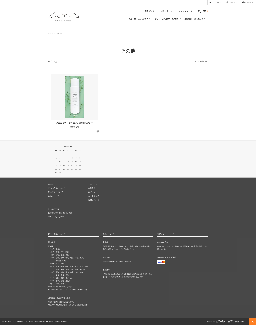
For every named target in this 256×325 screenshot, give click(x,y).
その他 (59, 33)
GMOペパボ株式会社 (44, 321)
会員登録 (248, 2)
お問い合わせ (167, 11)
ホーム (50, 33)
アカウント (215, 2)
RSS (50, 209)
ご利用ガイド (149, 11)
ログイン (231, 2)
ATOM (56, 209)
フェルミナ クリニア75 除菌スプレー (74, 122)
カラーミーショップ (8, 321)
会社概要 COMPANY (194, 19)
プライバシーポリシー (57, 217)
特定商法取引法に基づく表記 (60, 213)
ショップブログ (185, 11)
